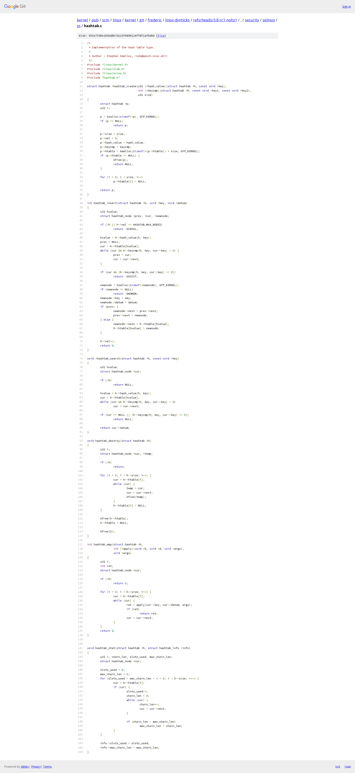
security (252, 19)
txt (337, 766)
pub (95, 19)
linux (117, 19)
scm (105, 19)
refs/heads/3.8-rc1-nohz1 (215, 19)
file (161, 35)
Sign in (346, 6)
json (347, 766)
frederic (155, 19)
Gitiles (25, 766)
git (141, 19)
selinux (269, 19)
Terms (47, 766)
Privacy (36, 766)
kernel (82, 19)
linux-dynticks (177, 19)
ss (79, 25)
